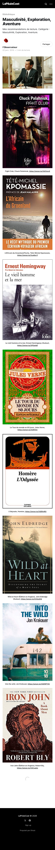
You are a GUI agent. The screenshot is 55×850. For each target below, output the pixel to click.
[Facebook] (30, 820)
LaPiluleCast (11, 3)
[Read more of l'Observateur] (6, 40)
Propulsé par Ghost (27, 830)
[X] (25, 820)
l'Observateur (10, 47)
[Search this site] (46, 4)
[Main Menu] (51, 4)
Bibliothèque (9, 14)
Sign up (28, 825)
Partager (46, 44)
